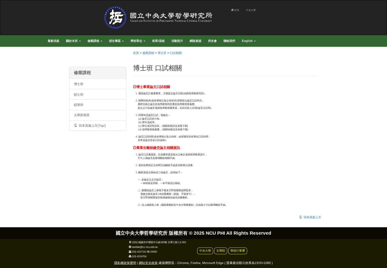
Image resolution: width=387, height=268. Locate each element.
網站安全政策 (148, 263)
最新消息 (53, 41)
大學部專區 (82, 115)
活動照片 (177, 41)
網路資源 (195, 41)
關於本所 (72, 41)
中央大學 (251, 10)
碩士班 (78, 94)
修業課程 (94, 41)
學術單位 (137, 41)
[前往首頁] (160, 17)
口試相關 (176, 53)
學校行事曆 (237, 250)
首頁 (236, 10)
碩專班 (78, 105)
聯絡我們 (229, 41)
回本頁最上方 (311, 217)
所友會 (212, 41)
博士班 (78, 84)
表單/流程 (158, 41)
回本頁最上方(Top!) (91, 125)
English (248, 41)
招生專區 (115, 41)
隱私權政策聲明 (125, 263)
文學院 (220, 250)
